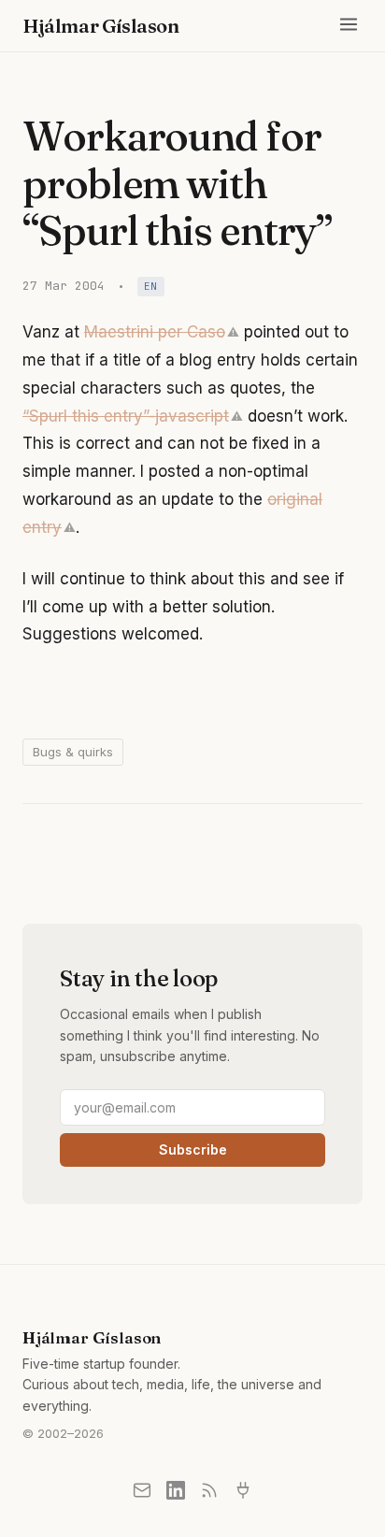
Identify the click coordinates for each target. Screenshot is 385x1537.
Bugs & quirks (73, 751)
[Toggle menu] (349, 25)
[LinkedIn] (175, 1490)
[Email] (142, 1490)
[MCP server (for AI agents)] (243, 1490)
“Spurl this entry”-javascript (125, 416)
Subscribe (193, 1149)
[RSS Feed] (209, 1490)
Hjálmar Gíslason (100, 25)
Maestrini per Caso (154, 332)
